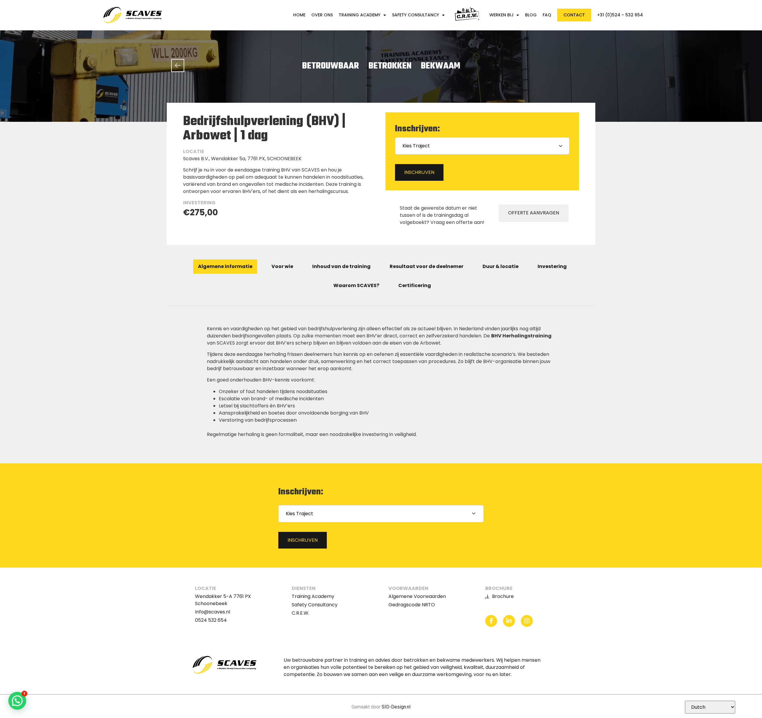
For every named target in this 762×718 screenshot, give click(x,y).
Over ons (322, 15)
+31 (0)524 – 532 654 (620, 15)
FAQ (547, 15)
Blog (531, 15)
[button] (17, 701)
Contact (574, 15)
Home (299, 15)
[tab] (225, 266)
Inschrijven (419, 172)
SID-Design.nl (396, 707)
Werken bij (501, 15)
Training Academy (359, 15)
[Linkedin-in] (509, 621)
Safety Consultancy (415, 15)
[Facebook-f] (491, 621)
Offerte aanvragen (533, 212)
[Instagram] (527, 621)
